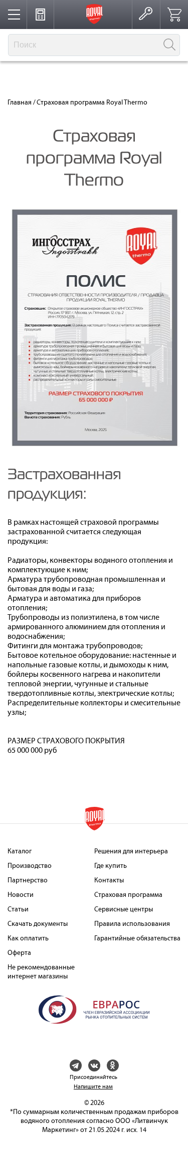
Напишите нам (93, 1087)
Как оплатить (28, 938)
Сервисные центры (123, 909)
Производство (30, 866)
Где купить (110, 866)
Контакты (109, 880)
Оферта (19, 953)
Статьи (18, 909)
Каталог (20, 851)
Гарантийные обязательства (137, 938)
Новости (21, 895)
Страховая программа (128, 895)
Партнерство (28, 880)
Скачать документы (38, 924)
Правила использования (132, 924)
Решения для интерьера (131, 851)
